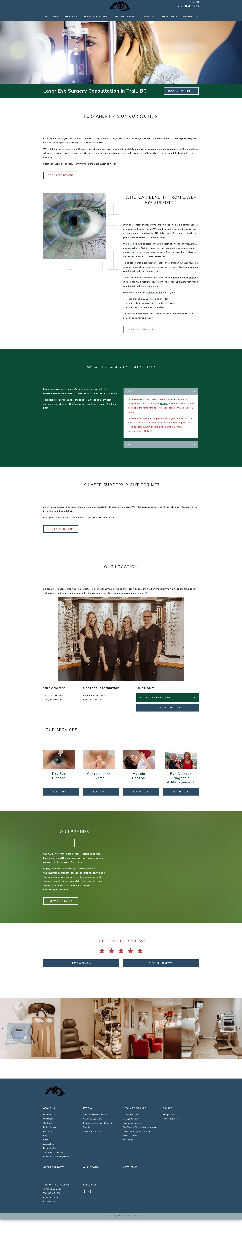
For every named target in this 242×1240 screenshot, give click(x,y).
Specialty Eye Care (95, 16)
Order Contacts (53, 1167)
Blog (45, 1135)
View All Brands (61, 901)
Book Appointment (181, 90)
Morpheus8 (128, 1139)
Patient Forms (49, 1127)
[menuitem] (51, 16)
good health (132, 267)
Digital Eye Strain (131, 1114)
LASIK (172, 399)
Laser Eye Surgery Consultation (137, 1131)
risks (90, 506)
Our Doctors (48, 1119)
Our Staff (47, 1123)
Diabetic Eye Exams (92, 1131)
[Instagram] (48, 2)
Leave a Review (81, 963)
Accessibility (49, 1144)
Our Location (91, 1167)
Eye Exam (70, 16)
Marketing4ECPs (115, 1216)
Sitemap (47, 1139)
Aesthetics (190, 16)
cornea (163, 403)
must (192, 277)
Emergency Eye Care (132, 1123)
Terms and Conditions (53, 1152)
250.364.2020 (188, 6)
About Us (50, 16)
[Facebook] (44, 2)
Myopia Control (130, 1135)
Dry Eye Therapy (125, 16)
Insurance (47, 1131)
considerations (154, 292)
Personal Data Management (56, 1156)
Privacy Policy (49, 1148)
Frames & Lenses (171, 1119)
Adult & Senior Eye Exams (95, 1114)
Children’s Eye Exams (93, 1119)
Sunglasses (168, 1114)
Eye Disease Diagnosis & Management (140, 1127)
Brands (148, 16)
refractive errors (93, 393)
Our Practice (49, 1114)
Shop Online (169, 16)
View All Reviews (161, 963)
